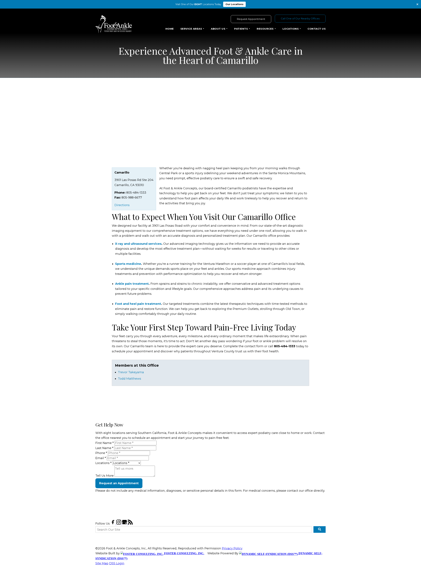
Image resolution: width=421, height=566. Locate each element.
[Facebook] (113, 523)
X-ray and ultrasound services (138, 244)
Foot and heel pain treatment (138, 304)
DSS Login (116, 563)
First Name (104, 443)
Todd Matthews (129, 378)
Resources (265, 28)
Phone (101, 453)
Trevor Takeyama (131, 372)
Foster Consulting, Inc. (183, 553)
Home (169, 28)
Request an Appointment (119, 483)
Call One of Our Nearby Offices (300, 18)
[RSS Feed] (130, 523)
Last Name (104, 448)
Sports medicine (128, 264)
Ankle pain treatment (132, 284)
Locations (291, 28)
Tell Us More (104, 476)
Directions (122, 205)
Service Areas (191, 28)
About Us (218, 28)
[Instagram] (119, 523)
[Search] (319, 529)
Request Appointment (251, 19)
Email (100, 458)
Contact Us (317, 28)
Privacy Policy (232, 548)
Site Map (101, 563)
